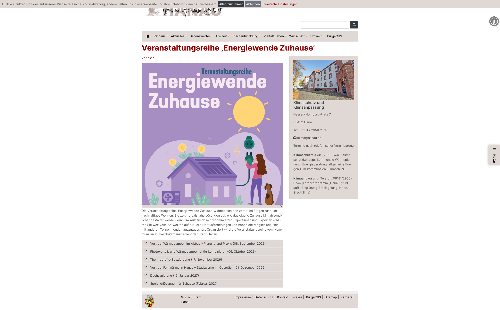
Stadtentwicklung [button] (245, 36)
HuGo (494, 155)
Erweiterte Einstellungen (279, 4)
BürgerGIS (334, 36)
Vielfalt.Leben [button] (274, 36)
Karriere (346, 297)
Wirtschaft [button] (297, 36)
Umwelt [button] (316, 36)
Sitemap (331, 297)
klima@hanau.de (309, 138)
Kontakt (282, 297)
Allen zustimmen (231, 4)
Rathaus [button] (159, 36)
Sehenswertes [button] (200, 36)
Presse (297, 297)
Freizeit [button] (221, 36)
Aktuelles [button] (177, 36)
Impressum (243, 297)
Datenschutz (264, 297)
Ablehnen (253, 4)
